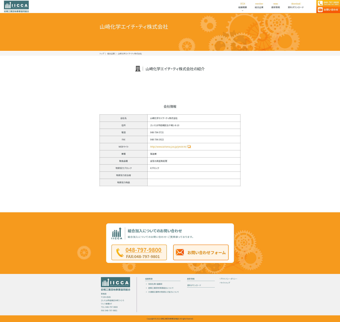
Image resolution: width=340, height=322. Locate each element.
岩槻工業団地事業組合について (244, 22)
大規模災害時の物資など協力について (163, 292)
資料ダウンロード (194, 285)
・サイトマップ (224, 282)
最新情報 (191, 278)
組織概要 (149, 278)
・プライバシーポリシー (228, 278)
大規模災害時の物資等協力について (244, 27)
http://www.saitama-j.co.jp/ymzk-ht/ (168, 146)
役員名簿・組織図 (244, 16)
